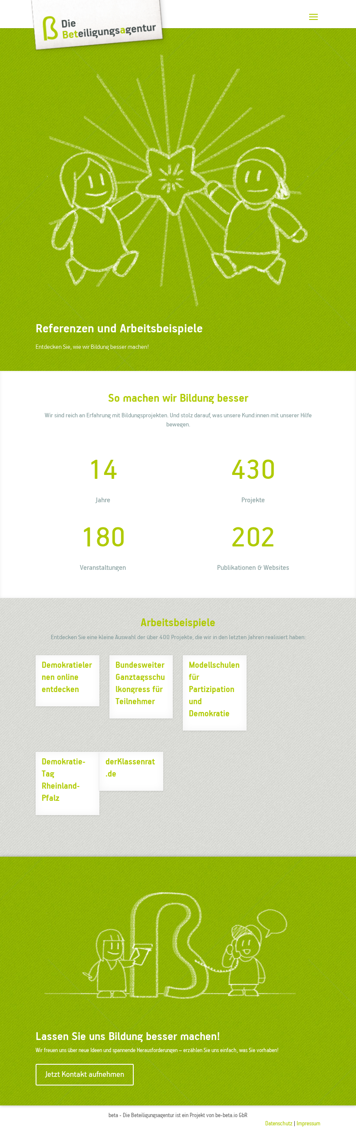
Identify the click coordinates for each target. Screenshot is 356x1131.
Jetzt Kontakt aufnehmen (84, 1074)
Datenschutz (279, 1124)
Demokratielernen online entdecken (67, 677)
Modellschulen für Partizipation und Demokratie (214, 689)
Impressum (308, 1124)
